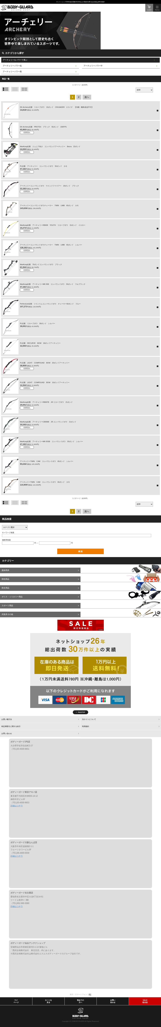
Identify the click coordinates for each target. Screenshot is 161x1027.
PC (90, 994)
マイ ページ (16, 1001)
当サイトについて (89, 719)
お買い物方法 (6, 719)
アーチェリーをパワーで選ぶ (15, 60)
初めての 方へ (80, 1001)
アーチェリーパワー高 (12, 71)
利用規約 (85, 726)
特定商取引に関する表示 (10, 726)
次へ (87, 97)
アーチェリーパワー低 (12, 66)
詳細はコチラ (17, 806)
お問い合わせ (6, 733)
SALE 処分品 (145, 1001)
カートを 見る (48, 1001)
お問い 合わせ (112, 1001)
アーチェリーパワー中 (93, 66)
